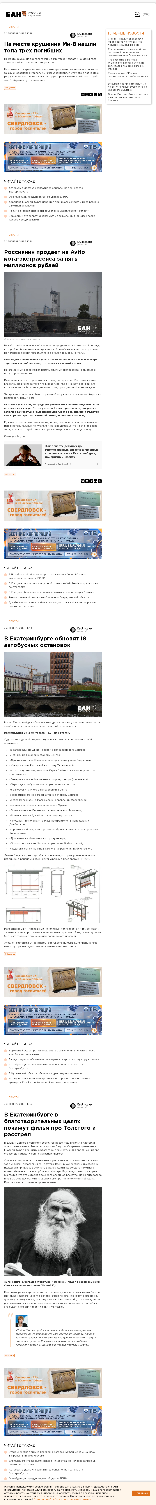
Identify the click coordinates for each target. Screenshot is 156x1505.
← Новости (11, 27)
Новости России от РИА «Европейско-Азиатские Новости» (16, 14)
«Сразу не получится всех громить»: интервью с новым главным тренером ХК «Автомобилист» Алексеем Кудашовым (49, 1081)
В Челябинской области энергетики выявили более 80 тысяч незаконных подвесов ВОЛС (47, 576)
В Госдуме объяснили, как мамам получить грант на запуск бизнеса (51, 592)
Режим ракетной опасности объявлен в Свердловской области (49, 211)
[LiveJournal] (100, 94)
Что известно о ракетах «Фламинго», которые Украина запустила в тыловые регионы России (126, 64)
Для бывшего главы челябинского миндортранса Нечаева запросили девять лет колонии (52, 604)
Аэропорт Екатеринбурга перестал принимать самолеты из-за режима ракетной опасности (54, 204)
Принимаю (141, 1493)
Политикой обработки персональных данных (62, 1499)
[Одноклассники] (87, 94)
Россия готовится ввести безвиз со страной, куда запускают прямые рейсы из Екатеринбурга (127, 52)
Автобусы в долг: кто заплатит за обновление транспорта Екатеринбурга (46, 190)
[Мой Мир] (95, 94)
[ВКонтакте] (83, 94)
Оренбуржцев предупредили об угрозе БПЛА (38, 197)
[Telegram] (91, 94)
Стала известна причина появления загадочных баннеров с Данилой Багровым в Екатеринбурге (52, 1454)
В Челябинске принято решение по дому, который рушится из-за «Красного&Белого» (127, 87)
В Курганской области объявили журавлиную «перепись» (45, 1073)
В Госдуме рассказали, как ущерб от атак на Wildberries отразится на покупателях (53, 585)
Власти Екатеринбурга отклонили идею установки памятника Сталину (128, 97)
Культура (9, 1355)
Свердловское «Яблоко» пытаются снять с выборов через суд (128, 76)
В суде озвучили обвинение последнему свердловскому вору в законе (54, 1059)
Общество (10, 88)
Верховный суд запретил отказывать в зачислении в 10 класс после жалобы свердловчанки (52, 218)
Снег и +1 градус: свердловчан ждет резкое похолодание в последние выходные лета (126, 42)
